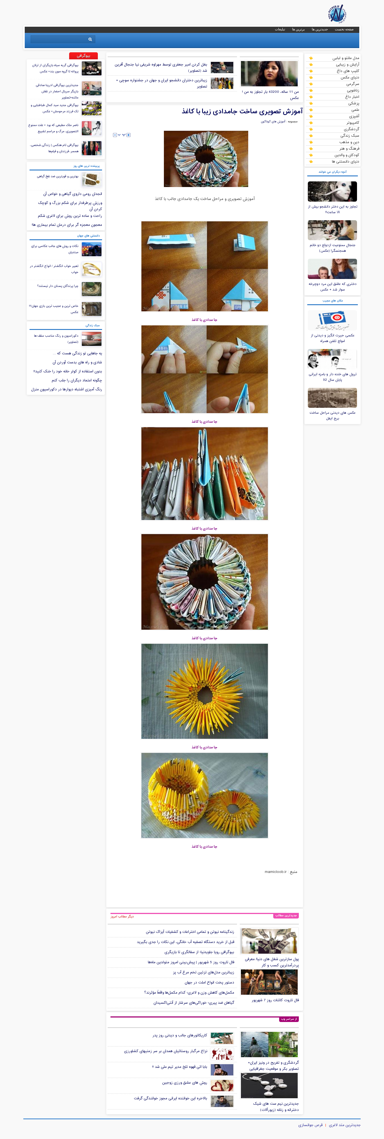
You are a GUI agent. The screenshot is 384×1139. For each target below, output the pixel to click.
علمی (355, 109)
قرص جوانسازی (310, 1125)
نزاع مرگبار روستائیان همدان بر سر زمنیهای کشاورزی (165, 1051)
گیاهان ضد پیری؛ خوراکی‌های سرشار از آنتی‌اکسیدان (193, 1003)
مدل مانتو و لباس (345, 58)
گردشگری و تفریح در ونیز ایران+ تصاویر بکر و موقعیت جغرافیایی (273, 1066)
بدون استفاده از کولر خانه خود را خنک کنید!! (67, 371)
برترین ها (298, 29)
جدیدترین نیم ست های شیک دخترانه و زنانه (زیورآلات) (276, 1107)
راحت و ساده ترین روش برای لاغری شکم (70, 216)
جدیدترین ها (320, 29)
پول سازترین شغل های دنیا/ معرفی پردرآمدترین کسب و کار (272, 962)
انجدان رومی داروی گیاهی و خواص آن (72, 194)
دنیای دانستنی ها (345, 161)
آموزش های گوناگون (273, 122)
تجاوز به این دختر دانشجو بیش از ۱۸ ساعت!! (333, 209)
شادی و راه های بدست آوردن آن (77, 362)
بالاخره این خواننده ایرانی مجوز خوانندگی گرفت (170, 1098)
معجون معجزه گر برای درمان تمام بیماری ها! (67, 225)
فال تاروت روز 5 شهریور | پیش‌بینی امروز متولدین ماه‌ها (191, 962)
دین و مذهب (349, 142)
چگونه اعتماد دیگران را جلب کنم (77, 380)
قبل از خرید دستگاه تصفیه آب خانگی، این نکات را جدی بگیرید (185, 942)
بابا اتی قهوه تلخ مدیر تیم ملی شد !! (179, 1067)
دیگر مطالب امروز (122, 916)
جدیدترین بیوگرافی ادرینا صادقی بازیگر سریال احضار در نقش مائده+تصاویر (57, 91)
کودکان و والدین (347, 155)
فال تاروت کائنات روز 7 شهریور (275, 1000)
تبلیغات (280, 29)
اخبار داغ (352, 97)
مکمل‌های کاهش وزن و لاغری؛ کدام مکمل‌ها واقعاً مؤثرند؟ (189, 993)
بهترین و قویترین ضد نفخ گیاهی (57, 176)
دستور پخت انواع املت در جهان (209, 983)
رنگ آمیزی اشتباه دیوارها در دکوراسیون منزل (66, 389)
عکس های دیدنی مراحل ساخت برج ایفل (333, 415)
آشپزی (354, 116)
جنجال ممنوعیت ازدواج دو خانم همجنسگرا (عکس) (332, 248)
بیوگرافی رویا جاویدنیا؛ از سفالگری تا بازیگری (199, 952)
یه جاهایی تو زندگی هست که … (77, 353)
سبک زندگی (349, 135)
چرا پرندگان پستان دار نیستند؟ (57, 286)
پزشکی (353, 103)
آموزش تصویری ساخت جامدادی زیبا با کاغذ (242, 111)
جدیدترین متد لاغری (345, 1125)
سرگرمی (352, 84)
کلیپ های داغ (348, 71)
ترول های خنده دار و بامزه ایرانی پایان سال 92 (333, 377)
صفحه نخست (344, 29)
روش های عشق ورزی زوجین (184, 1083)
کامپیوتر (352, 122)
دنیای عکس (349, 77)
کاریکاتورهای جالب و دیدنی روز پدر (179, 1035)
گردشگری (351, 129)
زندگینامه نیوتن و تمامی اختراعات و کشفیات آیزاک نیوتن (190, 932)
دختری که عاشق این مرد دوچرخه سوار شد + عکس (332, 286)
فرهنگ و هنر (349, 148)
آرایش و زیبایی (347, 64)
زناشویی (353, 90)
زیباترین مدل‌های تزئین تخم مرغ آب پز (203, 972)
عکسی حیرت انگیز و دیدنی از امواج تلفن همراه (332, 338)
